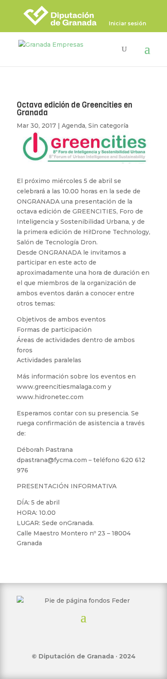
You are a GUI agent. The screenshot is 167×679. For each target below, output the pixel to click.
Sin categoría (108, 125)
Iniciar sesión (127, 24)
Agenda (73, 125)
